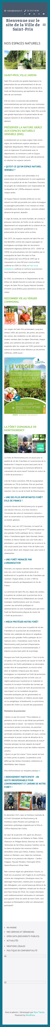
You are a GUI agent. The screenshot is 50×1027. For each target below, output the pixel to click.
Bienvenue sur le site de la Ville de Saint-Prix (23, 25)
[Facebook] (25, 14)
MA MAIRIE (12, 927)
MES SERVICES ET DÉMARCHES (20, 932)
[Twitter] (29, 14)
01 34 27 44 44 (33, 11)
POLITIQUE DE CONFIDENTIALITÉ (22, 950)
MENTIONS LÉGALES (16, 946)
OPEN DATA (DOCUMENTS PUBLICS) (23, 936)
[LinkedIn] (34, 14)
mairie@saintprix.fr (14, 11)
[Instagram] (39, 14)
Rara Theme (39, 1012)
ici (39, 770)
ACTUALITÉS (12, 940)
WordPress (30, 1015)
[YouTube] (44, 14)
